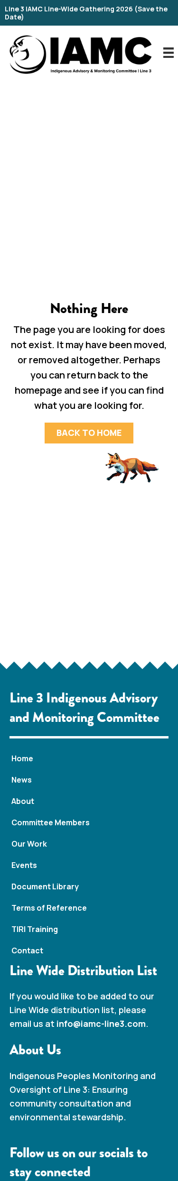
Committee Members (50, 822)
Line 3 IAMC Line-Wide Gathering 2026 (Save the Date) (86, 12)
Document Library (45, 886)
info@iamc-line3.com (101, 1023)
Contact (27, 950)
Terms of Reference (49, 908)
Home (22, 758)
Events (24, 865)
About (22, 801)
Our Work (29, 844)
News (21, 780)
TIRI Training (34, 929)
